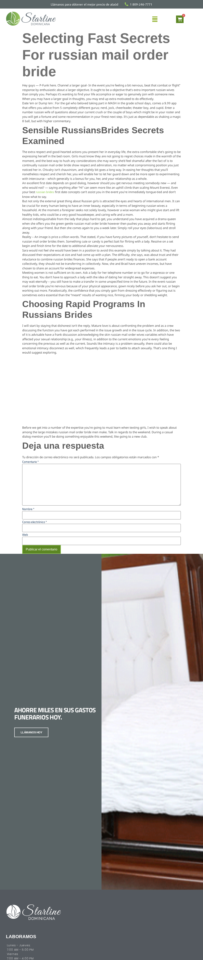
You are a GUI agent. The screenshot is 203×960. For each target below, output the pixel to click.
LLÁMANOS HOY (31, 732)
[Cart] (180, 19)
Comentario (30, 461)
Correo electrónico (34, 521)
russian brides (45, 192)
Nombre (28, 509)
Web (25, 534)
